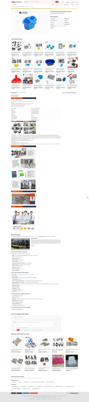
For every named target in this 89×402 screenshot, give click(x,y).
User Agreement (50, 398)
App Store (13, 393)
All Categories (14, 4)
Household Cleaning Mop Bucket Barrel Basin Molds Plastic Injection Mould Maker (72, 53)
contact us (45, 8)
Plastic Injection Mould (30, 274)
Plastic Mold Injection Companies (49, 386)
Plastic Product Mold (24, 386)
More (12, 390)
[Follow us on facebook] (70, 393)
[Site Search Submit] (57, 2)
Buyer (56, 4)
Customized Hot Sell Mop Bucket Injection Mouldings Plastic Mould (16, 69)
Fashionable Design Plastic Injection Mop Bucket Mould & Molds (60, 53)
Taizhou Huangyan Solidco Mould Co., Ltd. (58, 13)
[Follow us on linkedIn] (77, 393)
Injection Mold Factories (15, 386)
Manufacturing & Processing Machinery (19, 6)
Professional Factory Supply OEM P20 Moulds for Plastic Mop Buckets (38, 86)
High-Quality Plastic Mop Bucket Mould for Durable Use (49, 69)
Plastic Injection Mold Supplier (16, 388)
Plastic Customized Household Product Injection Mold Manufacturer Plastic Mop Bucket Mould (72, 69)
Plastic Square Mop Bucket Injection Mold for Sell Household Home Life (27, 86)
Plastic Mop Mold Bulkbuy (35, 388)
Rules (77, 4)
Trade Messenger (26, 393)
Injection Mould (24, 274)
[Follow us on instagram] (73, 393)
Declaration (54, 398)
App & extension (66, 4)
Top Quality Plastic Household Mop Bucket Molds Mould (28, 69)
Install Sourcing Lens (34, 393)
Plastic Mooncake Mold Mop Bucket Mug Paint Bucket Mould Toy (50, 85)
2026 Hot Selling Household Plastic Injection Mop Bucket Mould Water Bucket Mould (72, 86)
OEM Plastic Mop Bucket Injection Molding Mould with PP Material (38, 53)
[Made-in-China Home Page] (16, 2)
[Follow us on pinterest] (76, 393)
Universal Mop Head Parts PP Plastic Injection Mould (15, 85)
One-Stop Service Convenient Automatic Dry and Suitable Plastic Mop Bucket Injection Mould (50, 53)
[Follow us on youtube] (74, 393)
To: (15, 319)
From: (15, 317)
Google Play (19, 393)
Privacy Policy (58, 398)
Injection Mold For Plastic (59, 386)
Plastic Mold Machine (39, 386)
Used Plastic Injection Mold (26, 388)
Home (12, 6)
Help (61, 4)
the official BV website (32, 236)
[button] (54, 1)
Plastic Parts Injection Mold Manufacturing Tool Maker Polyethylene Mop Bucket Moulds (61, 69)
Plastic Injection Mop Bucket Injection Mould (60, 85)
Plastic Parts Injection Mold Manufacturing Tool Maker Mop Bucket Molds (38, 69)
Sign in (77, 2)
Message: (14, 322)
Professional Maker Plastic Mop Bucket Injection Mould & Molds (27, 53)
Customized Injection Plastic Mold (70, 386)
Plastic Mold (19, 274)
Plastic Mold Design (31, 386)
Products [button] (26, 1)
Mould (27, 6)
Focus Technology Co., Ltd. (38, 398)
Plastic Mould (31, 6)
